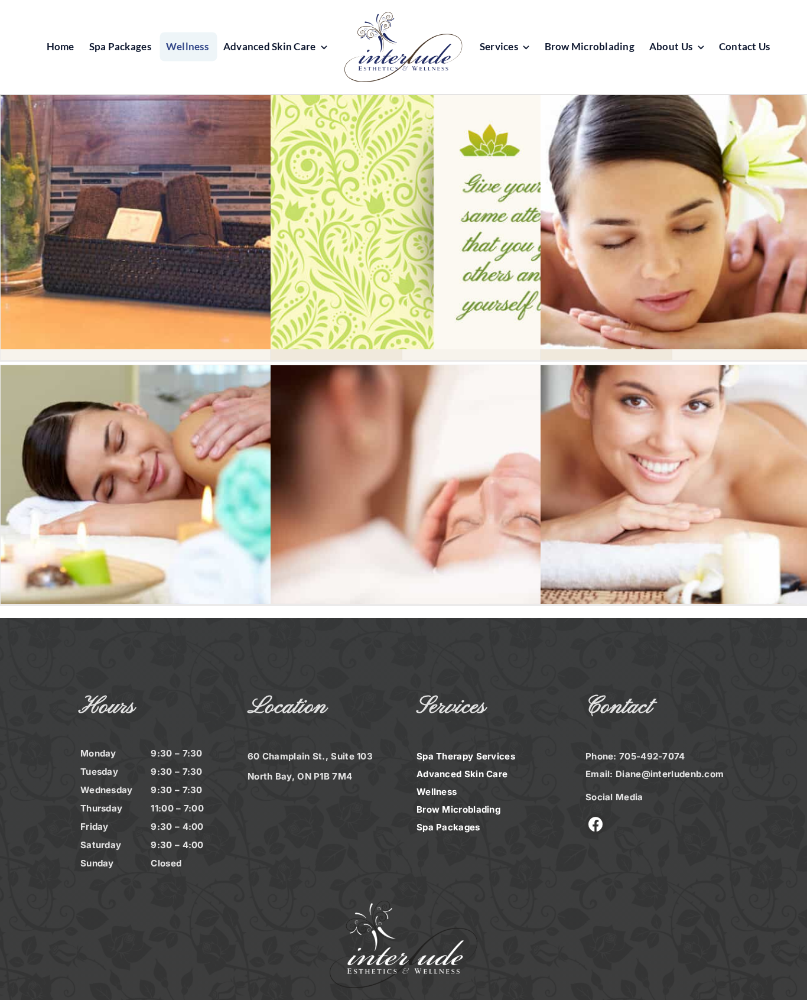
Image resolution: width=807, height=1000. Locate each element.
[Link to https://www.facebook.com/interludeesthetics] (595, 824)
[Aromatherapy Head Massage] (471, 492)
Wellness (436, 791)
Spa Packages (448, 827)
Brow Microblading (458, 809)
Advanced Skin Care (461, 774)
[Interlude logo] (403, 18)
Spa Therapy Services (465, 756)
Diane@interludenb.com (670, 774)
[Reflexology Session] (201, 222)
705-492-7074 (652, 756)
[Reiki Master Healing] (201, 492)
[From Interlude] (471, 222)
